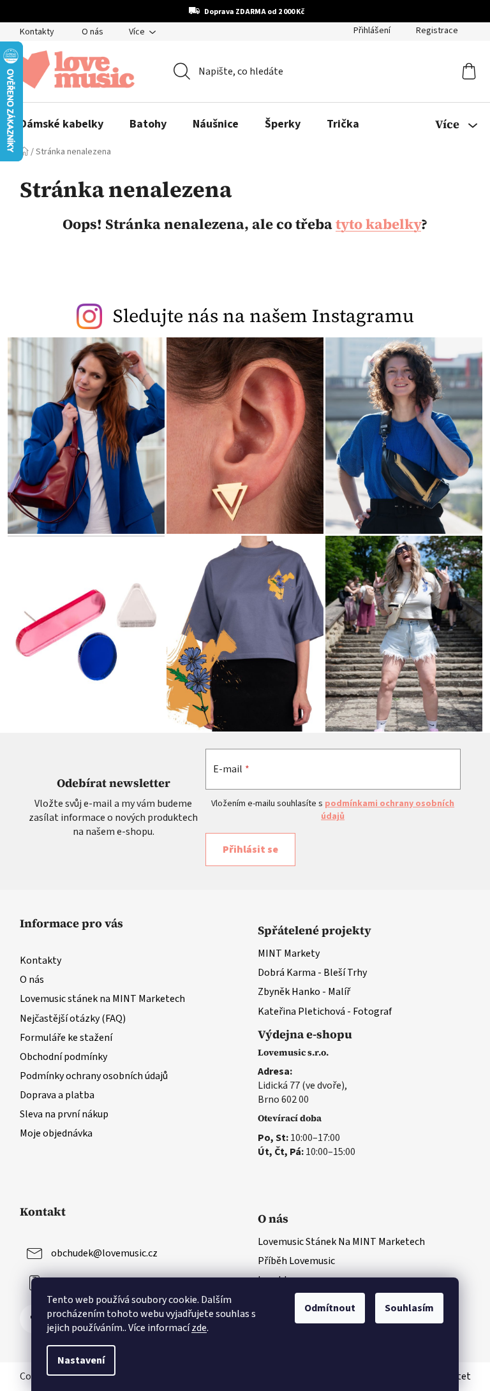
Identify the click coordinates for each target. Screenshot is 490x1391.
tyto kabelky (378, 223)
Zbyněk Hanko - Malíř (304, 992)
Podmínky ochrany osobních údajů (94, 1076)
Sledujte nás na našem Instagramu (263, 315)
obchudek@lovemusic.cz (104, 1253)
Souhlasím (409, 1308)
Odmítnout (329, 1308)
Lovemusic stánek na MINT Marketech (102, 999)
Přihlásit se (250, 850)
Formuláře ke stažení (66, 1038)
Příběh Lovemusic (296, 1261)
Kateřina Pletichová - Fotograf (325, 1012)
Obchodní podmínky (63, 1057)
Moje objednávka (56, 1133)
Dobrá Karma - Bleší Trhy (312, 973)
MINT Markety (289, 953)
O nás (92, 32)
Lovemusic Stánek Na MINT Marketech (341, 1242)
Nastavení (81, 1360)
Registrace (437, 30)
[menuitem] (61, 124)
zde (199, 1328)
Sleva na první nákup (64, 1114)
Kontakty (37, 32)
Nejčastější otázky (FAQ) (73, 1019)
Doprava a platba (57, 1095)
